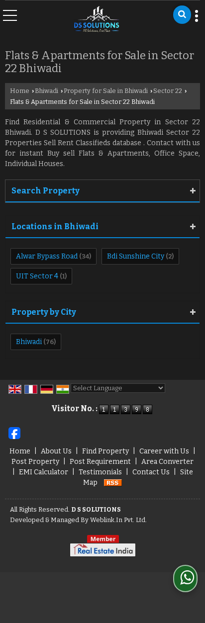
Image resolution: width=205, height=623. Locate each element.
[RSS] (113, 482)
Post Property (35, 461)
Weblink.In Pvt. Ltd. (118, 520)
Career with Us (164, 451)
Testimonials (100, 472)
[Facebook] (14, 433)
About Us (56, 451)
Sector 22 (167, 90)
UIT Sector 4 (37, 276)
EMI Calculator (43, 472)
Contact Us (151, 472)
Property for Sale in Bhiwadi (106, 90)
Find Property (105, 451)
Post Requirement (100, 461)
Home (19, 90)
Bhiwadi (46, 90)
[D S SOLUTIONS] (97, 19)
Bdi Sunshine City (135, 256)
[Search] (182, 14)
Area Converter (167, 461)
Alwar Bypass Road (47, 256)
